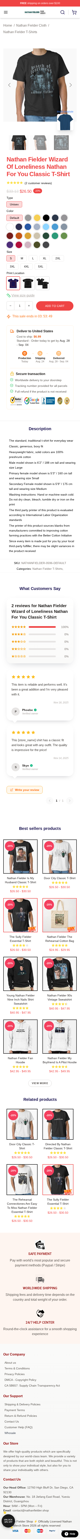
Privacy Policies (15, 1374)
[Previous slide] (9, 85)
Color (10, 211)
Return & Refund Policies (21, 1415)
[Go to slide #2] (40, 142)
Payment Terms (15, 1410)
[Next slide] (70, 85)
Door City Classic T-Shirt (59, 878)
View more (40, 1083)
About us (10, 1362)
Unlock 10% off (8, 1521)
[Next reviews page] (69, 800)
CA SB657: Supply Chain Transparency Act (32, 1385)
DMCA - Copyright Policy (20, 1379)
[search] (62, 12)
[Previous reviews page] (49, 800)
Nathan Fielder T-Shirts (20, 32)
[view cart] (74, 12)
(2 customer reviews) (38, 183)
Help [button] (72, 1533)
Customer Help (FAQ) (19, 1427)
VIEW (20, 869)
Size (9, 251)
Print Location (15, 273)
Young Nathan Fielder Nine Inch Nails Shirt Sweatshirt (20, 999)
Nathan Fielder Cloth (31, 25)
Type (10, 197)
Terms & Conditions (17, 1368)
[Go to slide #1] (19, 142)
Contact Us (12, 1421)
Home (7, 25)
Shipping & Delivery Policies (22, 1404)
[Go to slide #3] (61, 142)
